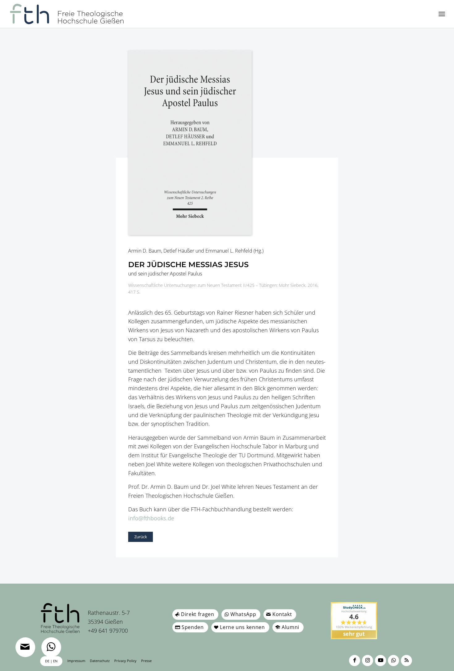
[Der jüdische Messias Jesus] (227, 142)
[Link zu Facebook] (354, 660)
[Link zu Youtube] (380, 660)
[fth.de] (67, 14)
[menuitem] (442, 14)
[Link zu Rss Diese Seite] (406, 660)
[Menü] (442, 14)
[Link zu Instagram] (367, 660)
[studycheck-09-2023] (354, 620)
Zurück (140, 536)
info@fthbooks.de (151, 518)
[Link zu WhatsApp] (393, 660)
